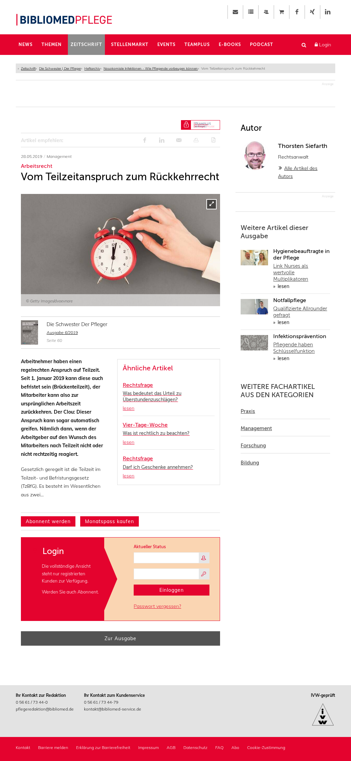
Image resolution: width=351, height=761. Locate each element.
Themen (51, 44)
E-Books (230, 44)
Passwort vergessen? (157, 606)
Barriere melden (53, 747)
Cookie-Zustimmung (266, 747)
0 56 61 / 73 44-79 (101, 702)
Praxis (248, 411)
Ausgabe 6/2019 (62, 332)
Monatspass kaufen (109, 521)
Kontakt (23, 747)
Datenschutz (195, 747)
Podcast (261, 44)
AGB (171, 747)
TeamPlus (197, 44)
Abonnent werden (48, 521)
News (26, 44)
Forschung (253, 445)
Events (166, 44)
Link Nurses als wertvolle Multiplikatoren (290, 272)
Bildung (250, 462)
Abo (235, 747)
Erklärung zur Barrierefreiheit (103, 747)
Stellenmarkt (129, 44)
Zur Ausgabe (120, 638)
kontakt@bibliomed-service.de (112, 709)
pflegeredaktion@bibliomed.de (45, 709)
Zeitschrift (86, 44)
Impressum (148, 747)
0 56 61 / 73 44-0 (32, 702)
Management (256, 428)
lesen (282, 286)
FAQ (219, 747)
